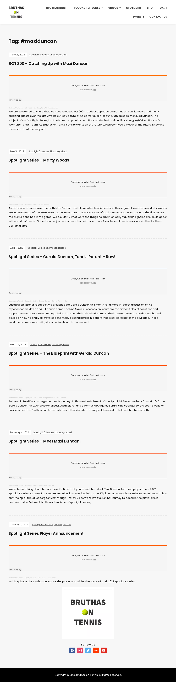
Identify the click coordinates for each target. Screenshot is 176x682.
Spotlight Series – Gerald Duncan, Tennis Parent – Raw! (62, 256)
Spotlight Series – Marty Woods (39, 160)
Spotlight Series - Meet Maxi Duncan (39, 485)
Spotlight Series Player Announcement (46, 533)
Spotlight (133, 8)
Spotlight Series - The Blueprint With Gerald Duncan (45, 398)
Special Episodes (39, 54)
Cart (163, 8)
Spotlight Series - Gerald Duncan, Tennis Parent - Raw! (47, 301)
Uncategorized (58, 54)
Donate (138, 16)
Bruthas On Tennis (16, 108)
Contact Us (158, 16)
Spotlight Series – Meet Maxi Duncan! (45, 441)
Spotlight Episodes (39, 151)
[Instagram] (80, 650)
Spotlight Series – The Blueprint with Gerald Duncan (59, 353)
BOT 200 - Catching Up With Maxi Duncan (41, 108)
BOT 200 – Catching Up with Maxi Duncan (48, 63)
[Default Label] (72, 650)
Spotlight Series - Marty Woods (37, 204)
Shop (150, 8)
